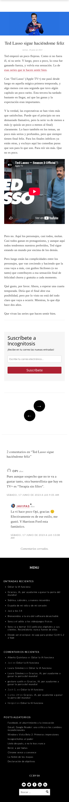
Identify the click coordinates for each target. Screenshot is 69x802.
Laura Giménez (16, 668)
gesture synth (15, 681)
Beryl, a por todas (18, 748)
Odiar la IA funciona (19, 586)
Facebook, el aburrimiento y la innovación (31, 722)
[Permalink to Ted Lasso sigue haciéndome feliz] (34, 24)
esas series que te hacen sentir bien (25, 70)
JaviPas (23, 506)
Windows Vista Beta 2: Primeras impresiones (33, 734)
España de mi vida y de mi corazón (27, 605)
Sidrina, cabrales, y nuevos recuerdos (29, 600)
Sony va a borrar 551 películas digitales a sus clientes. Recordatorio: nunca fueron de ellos (34, 628)
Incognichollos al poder (20, 739)
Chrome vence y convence (22, 752)
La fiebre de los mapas (20, 757)
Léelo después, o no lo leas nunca (26, 743)
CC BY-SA (34, 775)
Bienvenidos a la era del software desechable (33, 616)
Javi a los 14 (15, 611)
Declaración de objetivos (21, 761)
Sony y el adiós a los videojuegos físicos (30, 621)
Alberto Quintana (17, 657)
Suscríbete (34, 370)
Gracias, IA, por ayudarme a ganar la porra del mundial (34, 674)
